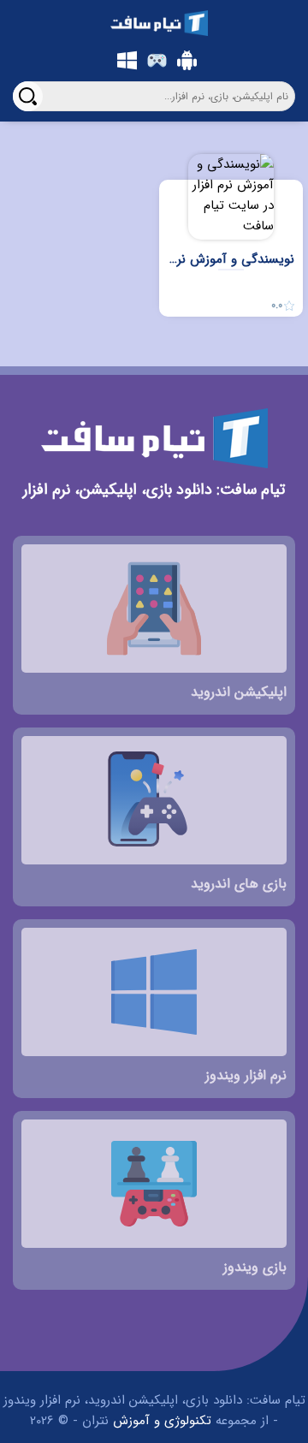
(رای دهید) (285, 347)
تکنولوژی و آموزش (162, 1420)
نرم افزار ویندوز (124, 60)
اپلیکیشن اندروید (184, 60)
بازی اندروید (154, 60)
